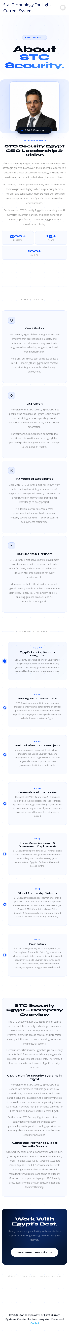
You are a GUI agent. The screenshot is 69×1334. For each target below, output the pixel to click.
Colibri (34, 1323)
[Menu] (63, 7)
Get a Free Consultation (32, 1252)
